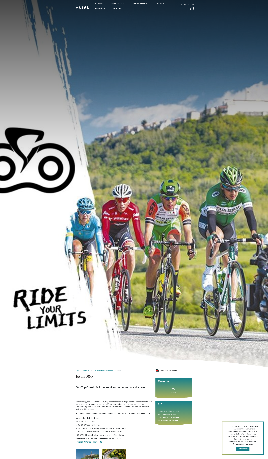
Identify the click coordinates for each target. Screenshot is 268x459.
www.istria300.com (170, 420)
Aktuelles (99, 3)
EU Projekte (100, 8)
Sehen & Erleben (118, 3)
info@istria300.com (171, 417)
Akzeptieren (243, 449)
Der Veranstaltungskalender (103, 370)
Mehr (115, 8)
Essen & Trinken (140, 3)
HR (185, 4)
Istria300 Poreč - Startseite (89, 442)
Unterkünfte (160, 3)
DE (193, 4)
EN (181, 4)
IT (189, 4)
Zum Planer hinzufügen (168, 370)
